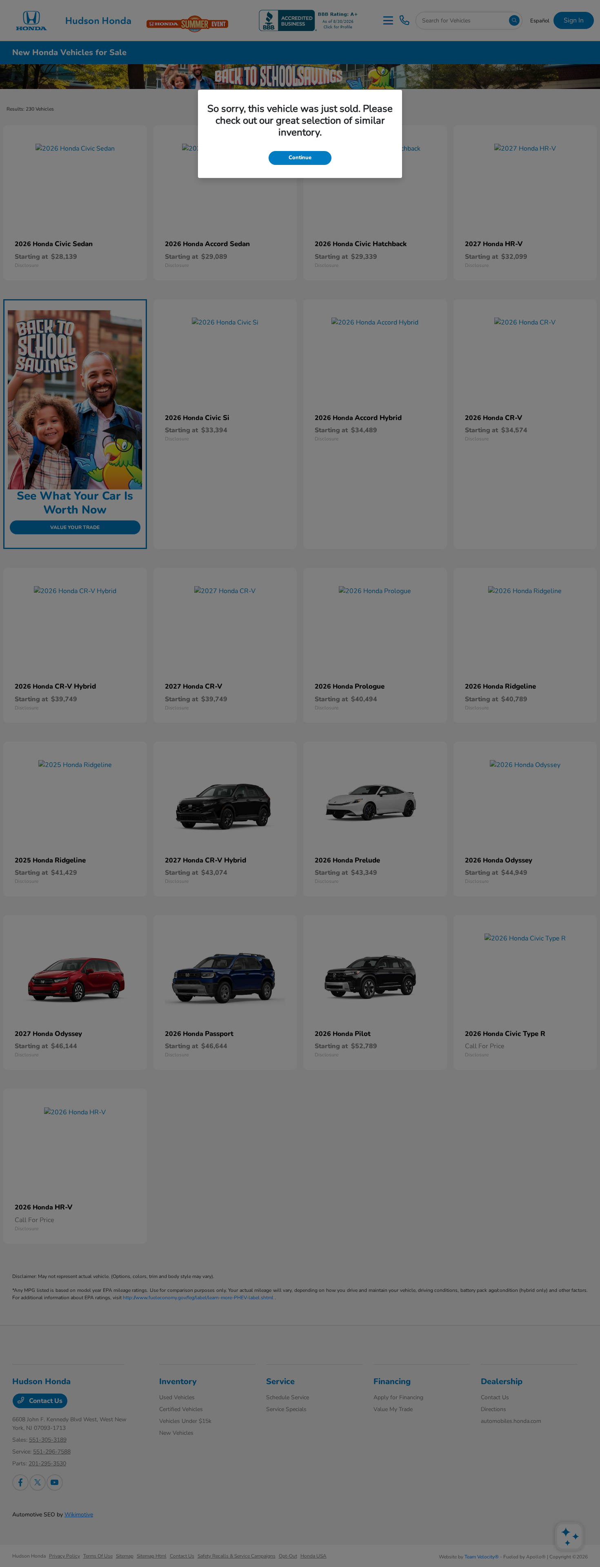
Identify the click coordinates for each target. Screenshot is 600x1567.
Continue (300, 157)
